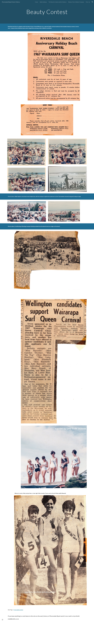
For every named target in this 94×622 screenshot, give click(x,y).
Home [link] (36, 2)
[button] (92, 2)
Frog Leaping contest (18, 609)
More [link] (87, 2)
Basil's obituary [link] (43, 2)
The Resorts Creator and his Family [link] (57, 2)
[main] (47, 11)
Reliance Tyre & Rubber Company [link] (76, 2)
